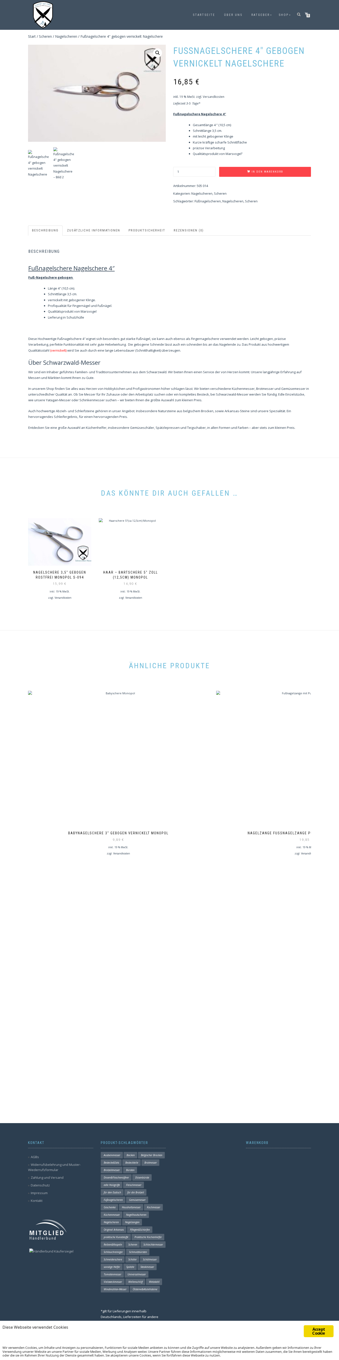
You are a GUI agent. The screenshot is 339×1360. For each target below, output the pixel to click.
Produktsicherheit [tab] (147, 230)
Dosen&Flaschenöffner (116, 1177)
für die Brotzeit (135, 1192)
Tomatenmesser (112, 1274)
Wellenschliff (135, 1282)
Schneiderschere (113, 1259)
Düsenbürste (142, 1177)
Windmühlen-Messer (115, 1289)
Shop (284, 15)
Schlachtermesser (153, 1244)
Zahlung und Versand (47, 1177)
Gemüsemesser (137, 1200)
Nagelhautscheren (136, 1214)
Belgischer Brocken (151, 1155)
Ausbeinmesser (112, 1155)
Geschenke (110, 1207)
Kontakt (36, 1200)
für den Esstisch (112, 1192)
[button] (157, 52)
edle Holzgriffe (112, 1185)
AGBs (35, 1157)
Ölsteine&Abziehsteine (145, 1289)
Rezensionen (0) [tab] (189, 230)
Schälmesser (150, 1259)
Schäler (132, 1259)
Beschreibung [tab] (45, 230)
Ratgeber (260, 15)
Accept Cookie (318, 1331)
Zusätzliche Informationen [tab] (93, 230)
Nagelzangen (132, 1222)
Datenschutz (40, 1185)
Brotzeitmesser (112, 1170)
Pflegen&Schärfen (140, 1229)
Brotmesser (150, 1162)
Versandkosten (213, 97)
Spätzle (130, 1267)
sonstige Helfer (112, 1267)
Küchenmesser (112, 1214)
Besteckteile (131, 1162)
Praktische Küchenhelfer (148, 1237)
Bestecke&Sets (111, 1162)
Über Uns (233, 15)
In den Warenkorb (267, 171)
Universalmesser (137, 1274)
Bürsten (130, 1170)
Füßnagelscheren (208, 201)
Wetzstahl (154, 1282)
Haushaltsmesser (131, 1207)
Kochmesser (153, 1207)
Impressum (39, 1193)
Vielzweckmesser (113, 1282)
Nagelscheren (66, 36)
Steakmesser (147, 1267)
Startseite (204, 15)
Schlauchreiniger (113, 1252)
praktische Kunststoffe (116, 1237)
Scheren (45, 36)
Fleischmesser (133, 1185)
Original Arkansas (114, 1229)
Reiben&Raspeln (113, 1244)
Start (32, 36)
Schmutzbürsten (138, 1252)
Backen (131, 1155)
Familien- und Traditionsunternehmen (103, 372)
